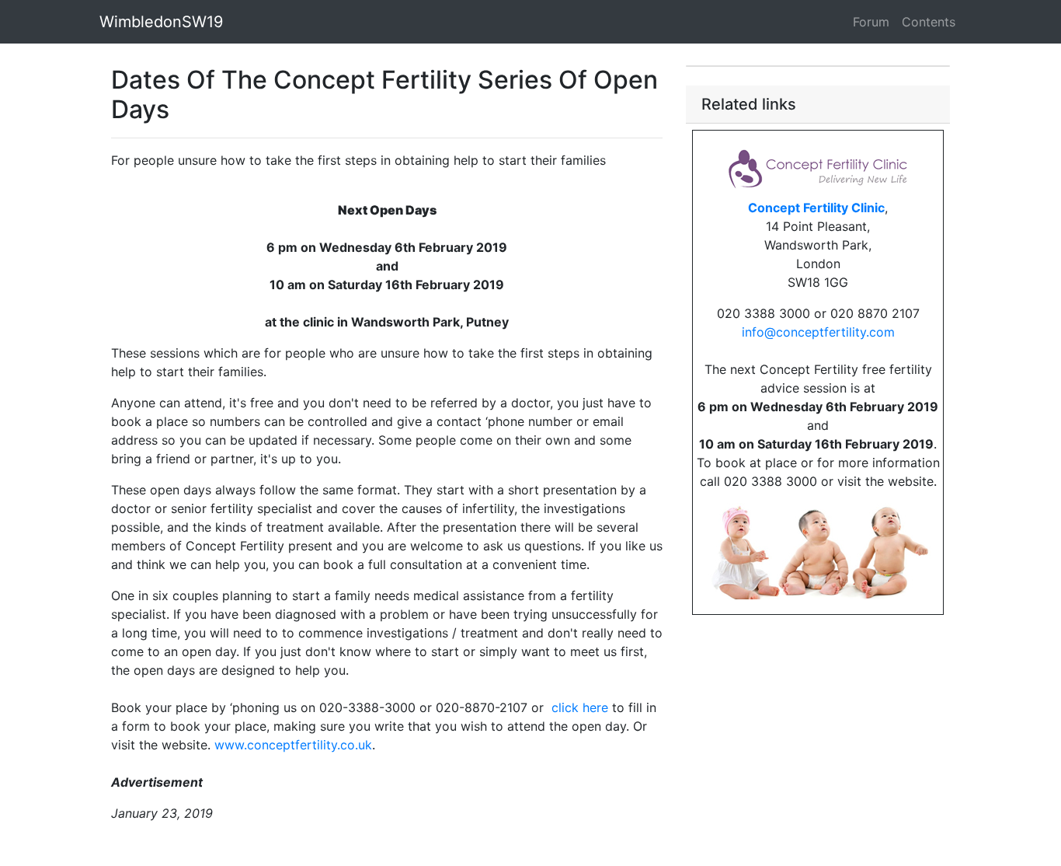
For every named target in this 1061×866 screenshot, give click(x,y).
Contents (928, 22)
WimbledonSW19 (161, 21)
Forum (871, 22)
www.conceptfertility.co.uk (293, 745)
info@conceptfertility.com (818, 332)
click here (579, 707)
